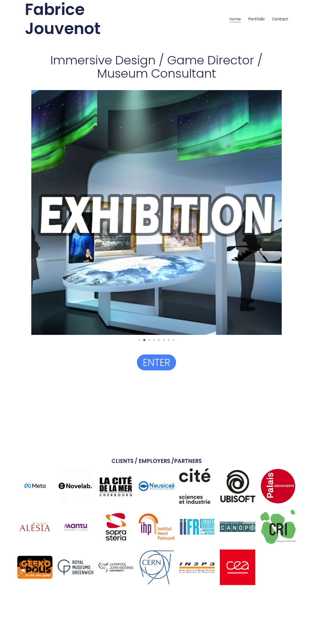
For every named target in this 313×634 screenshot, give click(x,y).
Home (235, 19)
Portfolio (256, 19)
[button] (139, 340)
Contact (280, 19)
